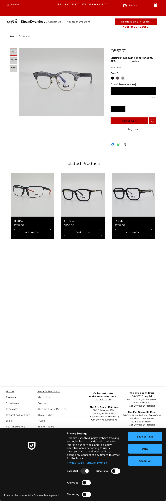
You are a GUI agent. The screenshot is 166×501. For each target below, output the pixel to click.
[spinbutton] (118, 109)
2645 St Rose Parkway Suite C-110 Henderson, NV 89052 (142, 417)
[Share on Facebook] (113, 144)
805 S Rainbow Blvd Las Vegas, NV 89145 (104, 412)
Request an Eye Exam (18, 415)
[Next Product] (160, 206)
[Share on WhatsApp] (119, 144)
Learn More (135, 61)
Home (14, 36)
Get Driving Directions (142, 405)
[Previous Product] (5, 206)
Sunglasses (12, 403)
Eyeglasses (12, 409)
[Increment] (123, 109)
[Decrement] (113, 109)
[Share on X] (125, 144)
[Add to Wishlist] (152, 120)
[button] (156, 4)
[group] (83, 206)
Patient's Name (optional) (123, 84)
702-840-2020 (136, 27)
